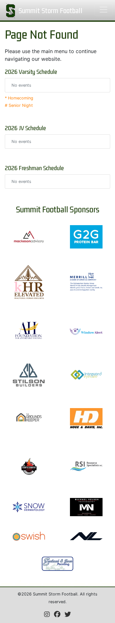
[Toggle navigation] (103, 9)
